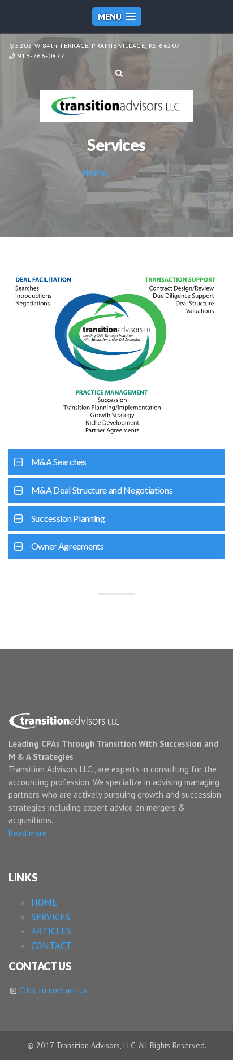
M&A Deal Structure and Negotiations (102, 489)
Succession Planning (68, 518)
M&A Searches (59, 461)
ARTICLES (51, 931)
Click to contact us (52, 990)
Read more (27, 833)
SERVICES (50, 917)
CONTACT (51, 946)
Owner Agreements (67, 545)
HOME (44, 902)
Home (94, 173)
